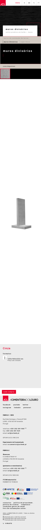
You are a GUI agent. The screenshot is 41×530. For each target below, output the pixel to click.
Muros (30, 32)
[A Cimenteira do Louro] (3, 3)
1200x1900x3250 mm (15, 359)
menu (17, 3)
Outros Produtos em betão (16, 32)
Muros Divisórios (11, 42)
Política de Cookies (11, 504)
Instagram (7, 407)
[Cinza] (5, 74)
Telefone (15, 428)
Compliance (25, 504)
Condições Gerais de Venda (14, 506)
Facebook (6, 405)
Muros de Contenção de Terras (16, 38)
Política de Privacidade (23, 503)
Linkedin (17, 407)
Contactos (7, 503)
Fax (11, 431)
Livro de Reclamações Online (14, 508)
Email (11, 433)
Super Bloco (25, 42)
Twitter (25, 405)
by (3, 523)
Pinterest (27, 407)
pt (39, 3)
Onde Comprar (9, 392)
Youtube (16, 405)
